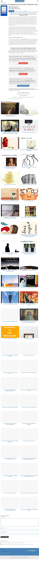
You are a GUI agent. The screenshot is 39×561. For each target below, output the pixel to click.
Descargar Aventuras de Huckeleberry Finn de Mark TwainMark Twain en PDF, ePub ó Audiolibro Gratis (17, 544)
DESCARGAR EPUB (23, 63)
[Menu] (2, 1)
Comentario (3, 517)
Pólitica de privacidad (5, 551)
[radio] (20, 95)
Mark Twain (21, 98)
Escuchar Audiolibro (24, 85)
